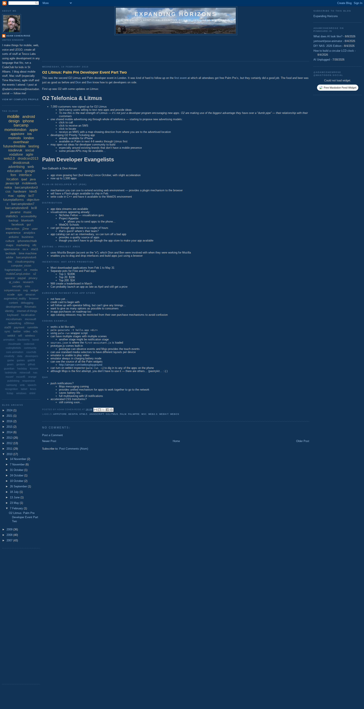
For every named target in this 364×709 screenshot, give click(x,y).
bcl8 (34, 208)
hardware (19, 191)
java (33, 179)
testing (33, 146)
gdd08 (31, 360)
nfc (34, 245)
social (29, 150)
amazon (30, 294)
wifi (20, 335)
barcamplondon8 (16, 208)
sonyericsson (12, 290)
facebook (18, 224)
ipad (24, 179)
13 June (15, 497)
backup (13, 220)
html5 (83, 414)
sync (7, 331)
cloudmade (14, 343)
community (30, 347)
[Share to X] (103, 410)
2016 (10, 421)
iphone (28, 121)
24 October (17, 475)
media (33, 269)
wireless (30, 335)
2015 (10, 426)
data (19, 356)
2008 (10, 534)
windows (21, 393)
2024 (10, 410)
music (27, 212)
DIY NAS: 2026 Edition (327, 45)
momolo (14, 138)
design (14, 121)
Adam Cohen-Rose (18, 36)
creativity (9, 356)
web (31, 166)
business (27, 237)
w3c (144, 414)
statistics (12, 216)
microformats (14, 319)
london (29, 138)
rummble (32, 327)
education (14, 171)
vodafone (16, 154)
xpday (21, 195)
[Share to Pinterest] (111, 410)
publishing (13, 380)
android (28, 117)
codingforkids (13, 347)
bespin (73, 414)
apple (33, 130)
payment (19, 327)
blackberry (23, 339)
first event (180, 78)
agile (29, 154)
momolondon (15, 130)
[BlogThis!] (99, 410)
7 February (17, 508)
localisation (28, 315)
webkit (164, 414)
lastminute (11, 372)
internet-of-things (27, 311)
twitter (17, 331)
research (28, 282)
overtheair (21, 142)
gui (29, 224)
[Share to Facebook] (107, 410)
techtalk (10, 253)
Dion (78, 82)
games (21, 360)
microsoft (30, 319)
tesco (33, 389)
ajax (20, 294)
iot (25, 269)
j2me (25, 228)
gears (10, 364)
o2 (34, 273)
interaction (12, 228)
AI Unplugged (321, 59)
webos (174, 414)
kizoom (34, 368)
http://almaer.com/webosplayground (80, 364)
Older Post (302, 441)
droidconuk (21, 162)
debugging (27, 302)
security (17, 286)
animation (9, 339)
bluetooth (27, 220)
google (30, 171)
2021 (10, 415)
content (13, 302)
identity (9, 311)
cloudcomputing (24, 261)
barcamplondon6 (26, 257)
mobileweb (29, 183)
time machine (28, 253)
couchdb (31, 352)
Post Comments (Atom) (73, 448)
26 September (19, 486)
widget (34, 290)
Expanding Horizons (325, 16)
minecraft (25, 372)
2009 (10, 529)
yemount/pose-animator (327, 41)
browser (34, 298)
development (13, 306)
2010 (10, 454)
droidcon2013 (28, 158)
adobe (9, 257)
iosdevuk (15, 150)
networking (14, 323)
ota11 (34, 249)
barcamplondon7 (22, 204)
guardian (9, 368)
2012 (10, 443)
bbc (10, 261)
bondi (35, 339)
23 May (15, 502)
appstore (60, 414)
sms (27, 286)
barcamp (21, 125)
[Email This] (95, 410)
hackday (22, 368)
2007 (10, 540)
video (27, 331)
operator (10, 278)
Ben (89, 82)
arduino (14, 237)
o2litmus (112, 414)
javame (15, 212)
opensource (12, 249)
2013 (10, 437)
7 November (17, 464)
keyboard (12, 315)
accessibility (29, 216)
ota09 (7, 327)
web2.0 (153, 414)
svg (25, 290)
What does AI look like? (327, 36)
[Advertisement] (118, 46)
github (31, 364)
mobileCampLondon (18, 273)
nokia (8, 187)
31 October (17, 470)
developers (31, 356)
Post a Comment (52, 435)
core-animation (14, 352)
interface (25, 175)
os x (25, 249)
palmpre (134, 414)
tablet (24, 389)
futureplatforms (13, 199)
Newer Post (49, 441)
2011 (10, 448)
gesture (20, 364)
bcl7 (31, 195)
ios (29, 134)
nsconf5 (20, 376)
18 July (15, 491)
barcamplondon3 (26, 187)
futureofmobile (14, 146)
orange (32, 376)
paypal (22, 278)
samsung (11, 385)
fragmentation (13, 269)
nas (35, 372)
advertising (16, 166)
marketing (22, 245)
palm (123, 414)
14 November (18, 459)
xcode (11, 294)
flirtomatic (30, 306)
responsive (28, 380)
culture (10, 241)
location (12, 179)
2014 (10, 432)
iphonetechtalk (27, 241)
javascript (96, 414)
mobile (13, 116)
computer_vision (21, 265)
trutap (10, 393)
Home (176, 441)
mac (11, 195)
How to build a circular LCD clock (333, 50)
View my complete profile (20, 99)
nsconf (9, 376)
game (10, 360)
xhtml (32, 393)
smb (22, 385)
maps (9, 245)
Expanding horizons (176, 14)
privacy (33, 278)
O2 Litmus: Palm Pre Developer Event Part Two (84, 72)
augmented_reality (15, 298)
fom (13, 175)
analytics (29, 232)
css (8, 191)
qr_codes (14, 282)
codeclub (29, 343)
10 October (17, 481)
